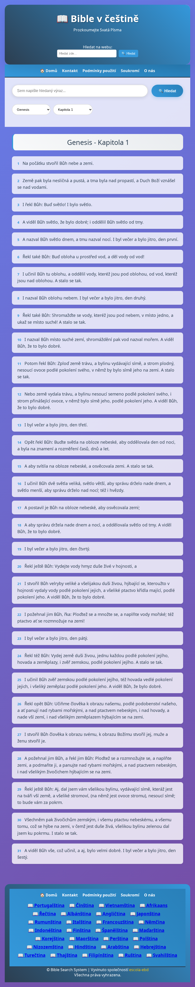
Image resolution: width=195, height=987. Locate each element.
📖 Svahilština (161, 955)
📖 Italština (78, 922)
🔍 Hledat (128, 53)
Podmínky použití (99, 70)
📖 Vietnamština (117, 905)
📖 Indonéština (45, 930)
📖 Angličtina (110, 914)
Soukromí (130, 70)
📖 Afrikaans (153, 905)
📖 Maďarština (148, 930)
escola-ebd (139, 969)
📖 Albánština (76, 914)
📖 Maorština (83, 938)
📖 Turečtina (31, 955)
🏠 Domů (48, 70)
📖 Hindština (82, 947)
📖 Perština (115, 938)
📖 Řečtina (44, 914)
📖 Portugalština (46, 905)
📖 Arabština (115, 947)
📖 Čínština (81, 905)
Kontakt (70, 70)
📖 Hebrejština (150, 947)
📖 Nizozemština (45, 947)
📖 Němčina (151, 922)
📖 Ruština (129, 955)
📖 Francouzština (115, 922)
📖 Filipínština (97, 955)
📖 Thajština (63, 955)
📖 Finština (78, 930)
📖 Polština (145, 938)
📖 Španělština (111, 930)
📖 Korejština (49, 938)
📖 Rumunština (44, 922)
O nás (149, 70)
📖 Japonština (145, 914)
